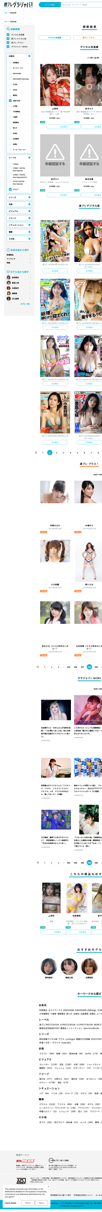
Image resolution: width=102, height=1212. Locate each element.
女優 (80, 1104)
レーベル (12, 157)
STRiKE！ (16, 164)
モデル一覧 (25, 304)
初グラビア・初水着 (66, 1122)
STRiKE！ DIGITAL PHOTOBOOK (19, 169)
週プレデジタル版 (18, 38)
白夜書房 (16, 139)
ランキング (11, 258)
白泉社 (15, 133)
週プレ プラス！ (18, 42)
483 (82, 862)
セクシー (47, 1082)
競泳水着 (76, 1053)
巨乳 (66, 1064)
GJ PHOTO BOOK (85, 1024)
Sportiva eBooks (91, 1028)
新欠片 (15, 128)
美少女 (46, 1078)
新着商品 (10, 254)
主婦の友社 (16, 101)
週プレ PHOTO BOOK (49, 1024)
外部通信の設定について (83, 1195)
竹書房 (15, 117)
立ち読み (63, 127)
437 (82, 667)
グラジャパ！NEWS (19, 46)
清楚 (63, 1082)
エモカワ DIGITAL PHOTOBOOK (19, 182)
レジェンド (68, 1111)
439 (96, 667)
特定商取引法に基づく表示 (60, 1195)
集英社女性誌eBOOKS (49, 1028)
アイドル (65, 1104)
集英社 (15, 95)
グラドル (47, 1104)
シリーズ (12, 197)
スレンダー (48, 1064)
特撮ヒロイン (48, 1111)
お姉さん (62, 1078)
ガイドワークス (18, 68)
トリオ (57, 1093)
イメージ (12, 218)
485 (96, 862)
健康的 (46, 1068)
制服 (62, 1053)
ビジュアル (13, 211)
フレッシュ (63, 1068)
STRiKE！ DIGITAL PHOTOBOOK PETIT (20, 176)
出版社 (11, 56)
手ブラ (46, 1122)
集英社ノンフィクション (71, 1028)
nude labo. (66, 1042)
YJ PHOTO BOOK (68, 1024)
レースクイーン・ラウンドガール (58, 1107)
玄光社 (15, 84)
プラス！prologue (66, 1039)
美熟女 (78, 1078)
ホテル (87, 1093)
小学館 (15, 106)
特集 (8, 262)
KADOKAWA (17, 73)
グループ (72, 1093)
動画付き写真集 (83, 1039)
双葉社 (15, 144)
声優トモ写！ (45, 1042)
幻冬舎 (15, 90)
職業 (10, 232)
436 (75, 667)
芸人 (83, 1111)
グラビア (16, 189)
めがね (92, 1053)
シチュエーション (16, 225)
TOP (5, 13)
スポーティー (82, 1068)
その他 (11, 238)
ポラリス (56, 1042)
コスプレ (47, 1053)
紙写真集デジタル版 (48, 1039)
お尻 (80, 1064)
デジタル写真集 (17, 34)
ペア (44, 1093)
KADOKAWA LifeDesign (21, 79)
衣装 (10, 204)
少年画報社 (16, 111)
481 (68, 862)
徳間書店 (16, 122)
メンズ (87, 1122)
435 (68, 667)
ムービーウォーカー (19, 149)
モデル (94, 1104)
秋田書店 (16, 62)
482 (75, 862)
